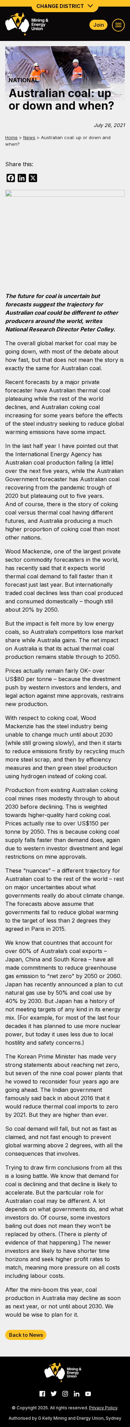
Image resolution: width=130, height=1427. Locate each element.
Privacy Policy (103, 1407)
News (29, 137)
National (23, 80)
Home (11, 137)
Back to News (26, 1335)
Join (98, 25)
